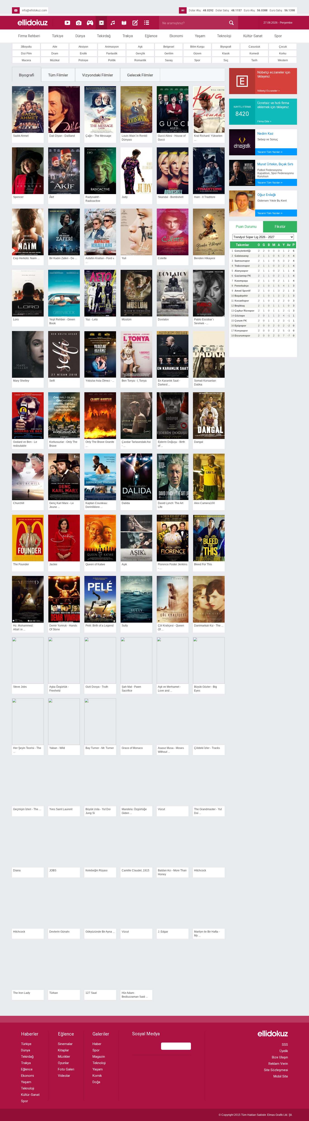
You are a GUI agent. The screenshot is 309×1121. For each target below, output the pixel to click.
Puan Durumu (246, 226)
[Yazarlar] (135, 22)
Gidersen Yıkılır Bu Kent (272, 200)
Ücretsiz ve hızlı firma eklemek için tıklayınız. (273, 105)
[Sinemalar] (101, 22)
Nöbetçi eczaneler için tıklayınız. (273, 74)
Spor (278, 36)
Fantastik (111, 53)
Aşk (140, 46)
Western (283, 60)
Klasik (226, 53)
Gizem (197, 53)
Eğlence (151, 36)
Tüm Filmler (58, 75)
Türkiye (57, 36)
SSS (285, 1045)
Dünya (80, 36)
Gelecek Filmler (140, 75)
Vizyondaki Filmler (97, 75)
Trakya (128, 36)
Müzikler (64, 1057)
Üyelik (284, 1051)
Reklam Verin (278, 1064)
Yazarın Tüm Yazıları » (269, 152)
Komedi (254, 53)
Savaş (169, 60)
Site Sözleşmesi (276, 1070)
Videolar (64, 1076)
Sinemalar (65, 1044)
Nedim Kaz (265, 134)
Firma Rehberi (29, 36)
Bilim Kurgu (197, 46)
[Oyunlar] (90, 22)
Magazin (99, 1057)
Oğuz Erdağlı (266, 195)
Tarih (254, 60)
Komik (97, 1076)
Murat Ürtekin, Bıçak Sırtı (275, 164)
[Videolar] (67, 22)
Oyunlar (63, 1063)
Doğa (96, 1082)
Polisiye (83, 60)
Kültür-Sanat (252, 36)
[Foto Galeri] (78, 22)
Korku (282, 53)
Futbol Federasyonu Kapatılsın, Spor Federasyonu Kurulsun (275, 173)
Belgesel (168, 46)
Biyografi (225, 46)
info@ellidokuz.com (34, 10)
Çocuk (283, 46)
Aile (54, 46)
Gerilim (168, 53)
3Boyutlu (26, 46)
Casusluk (254, 46)
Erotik (83, 53)
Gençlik (140, 53)
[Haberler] (146, 22)
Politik (112, 60)
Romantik (140, 60)
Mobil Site (280, 1076)
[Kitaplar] (124, 22)
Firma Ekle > (264, 121)
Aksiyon (83, 46)
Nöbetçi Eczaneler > (268, 90)
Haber (97, 1044)
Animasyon (112, 46)
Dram (54, 53)
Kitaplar (63, 1050)
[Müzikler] (112, 22)
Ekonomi (176, 36)
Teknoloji (224, 36)
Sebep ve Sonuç (267, 139)
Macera (26, 60)
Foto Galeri (66, 1069)
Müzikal (54, 60)
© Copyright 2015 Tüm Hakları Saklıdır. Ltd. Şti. (255, 1114)
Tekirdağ (104, 36)
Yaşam (200, 36)
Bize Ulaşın (280, 1057)
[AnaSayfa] (33, 22)
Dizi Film (26, 53)
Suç (225, 60)
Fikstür (280, 226)
